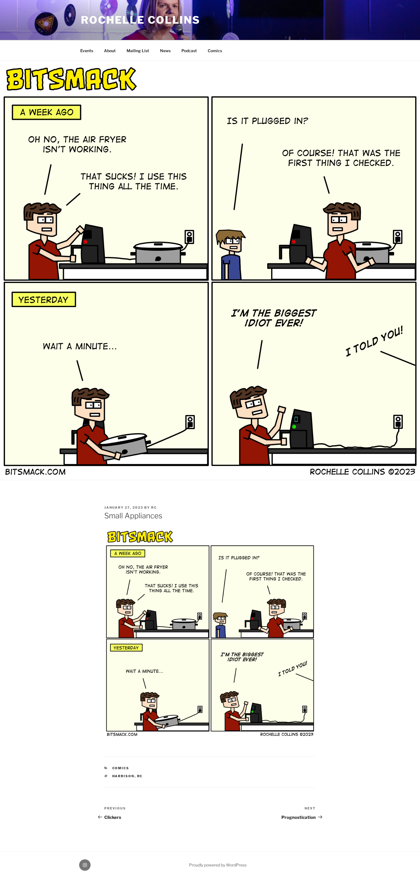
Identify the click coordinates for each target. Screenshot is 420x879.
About (110, 50)
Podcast (189, 50)
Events (86, 50)
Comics (215, 50)
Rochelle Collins (140, 20)
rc (154, 507)
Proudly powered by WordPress (218, 864)
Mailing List (138, 50)
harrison (123, 776)
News (165, 50)
